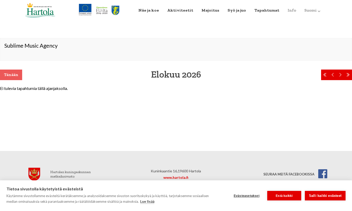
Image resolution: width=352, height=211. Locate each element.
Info (292, 10)
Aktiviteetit (180, 10)
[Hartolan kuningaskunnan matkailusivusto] (40, 9)
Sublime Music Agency (31, 45)
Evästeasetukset (246, 196)
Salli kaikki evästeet (325, 196)
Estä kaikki (284, 196)
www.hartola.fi (175, 177)
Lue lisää (147, 201)
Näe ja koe (148, 10)
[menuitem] (148, 10)
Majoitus (210, 10)
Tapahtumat (266, 10)
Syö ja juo (237, 10)
